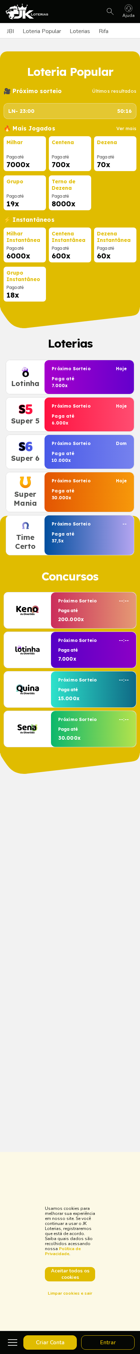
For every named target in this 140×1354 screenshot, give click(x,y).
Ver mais (126, 128)
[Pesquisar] (110, 11)
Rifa (103, 31)
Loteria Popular (42, 31)
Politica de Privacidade (63, 1251)
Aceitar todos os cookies (70, 1274)
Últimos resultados (114, 91)
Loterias (80, 31)
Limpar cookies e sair (70, 1293)
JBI (10, 31)
